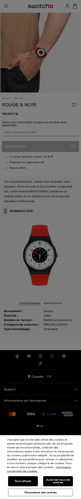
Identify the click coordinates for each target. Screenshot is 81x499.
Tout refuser (23, 481)
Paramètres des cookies (40, 492)
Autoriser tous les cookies (58, 481)
